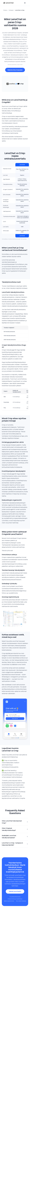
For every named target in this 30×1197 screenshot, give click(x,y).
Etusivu (5, 10)
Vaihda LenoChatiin (15, 891)
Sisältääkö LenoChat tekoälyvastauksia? (9, 837)
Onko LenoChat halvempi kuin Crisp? (12, 822)
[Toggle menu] (25, 3)
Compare (11, 10)
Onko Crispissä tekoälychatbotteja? (9, 829)
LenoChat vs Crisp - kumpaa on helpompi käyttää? (12, 844)
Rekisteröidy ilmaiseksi (15, 70)
